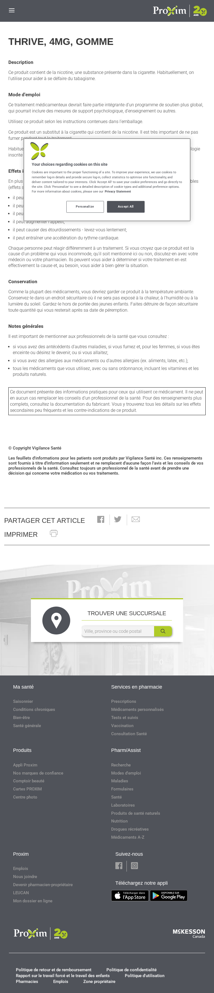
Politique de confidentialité (131, 969)
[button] (100, 519)
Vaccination (122, 725)
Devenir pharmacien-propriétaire (43, 884)
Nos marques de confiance (38, 773)
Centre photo (25, 797)
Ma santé (23, 687)
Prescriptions (123, 701)
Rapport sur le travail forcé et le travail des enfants (63, 975)
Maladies (119, 780)
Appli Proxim (25, 765)
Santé (116, 797)
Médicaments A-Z (127, 837)
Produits (22, 750)
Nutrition (119, 821)
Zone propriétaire (99, 981)
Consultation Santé (129, 733)
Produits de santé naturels (135, 813)
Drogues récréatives (130, 829)
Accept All (126, 206)
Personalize (85, 206)
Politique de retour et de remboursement (53, 969)
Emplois (20, 868)
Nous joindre (25, 876)
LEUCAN (21, 892)
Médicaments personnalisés (137, 709)
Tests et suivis (124, 717)
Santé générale (27, 725)
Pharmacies (27, 981)
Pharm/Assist (126, 750)
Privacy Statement (118, 191)
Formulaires (122, 789)
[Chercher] (163, 631)
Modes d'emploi (126, 773)
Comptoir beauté (28, 780)
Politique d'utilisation (144, 975)
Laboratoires (123, 805)
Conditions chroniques (34, 709)
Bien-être (21, 717)
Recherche (121, 765)
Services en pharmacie (136, 687)
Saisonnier (23, 701)
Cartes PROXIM (27, 789)
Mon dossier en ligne (32, 900)
